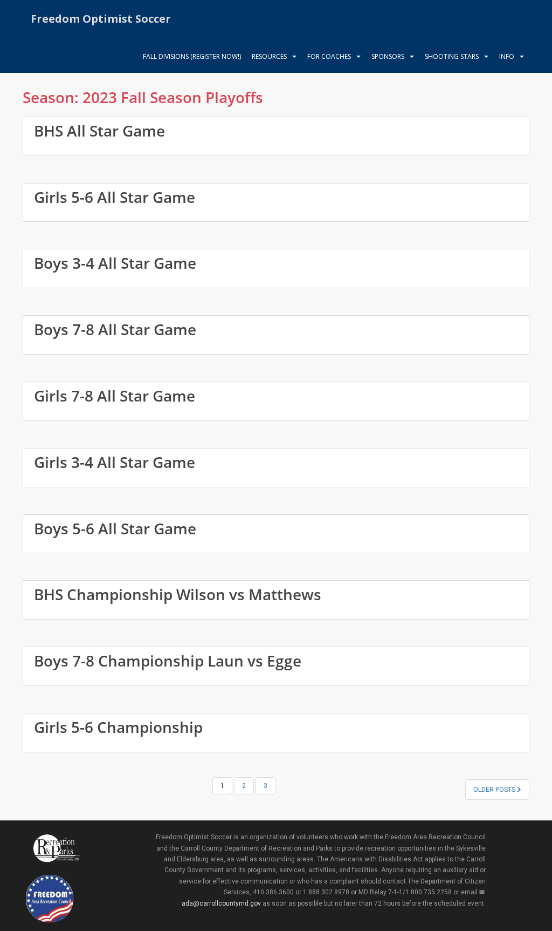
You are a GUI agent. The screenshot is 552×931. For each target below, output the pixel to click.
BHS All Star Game (99, 130)
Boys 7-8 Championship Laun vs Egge (167, 660)
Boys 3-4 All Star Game (115, 263)
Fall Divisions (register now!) (192, 56)
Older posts (495, 789)
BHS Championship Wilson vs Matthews (177, 594)
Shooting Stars (452, 56)
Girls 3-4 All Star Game (114, 462)
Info (506, 56)
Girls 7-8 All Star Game (114, 395)
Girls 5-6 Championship (118, 727)
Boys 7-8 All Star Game (115, 329)
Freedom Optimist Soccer (101, 18)
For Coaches (329, 56)
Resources (269, 56)
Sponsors (387, 56)
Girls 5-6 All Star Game (114, 197)
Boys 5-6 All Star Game (115, 528)
